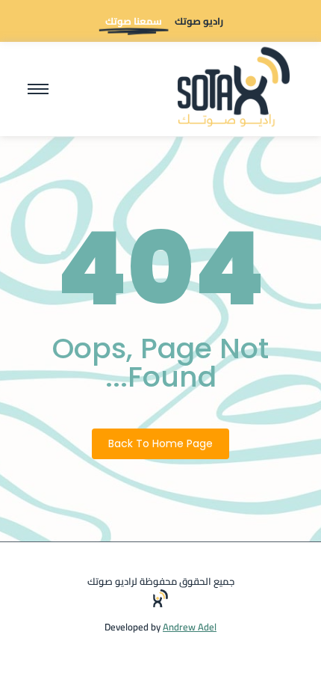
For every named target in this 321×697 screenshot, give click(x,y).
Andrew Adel (189, 627)
